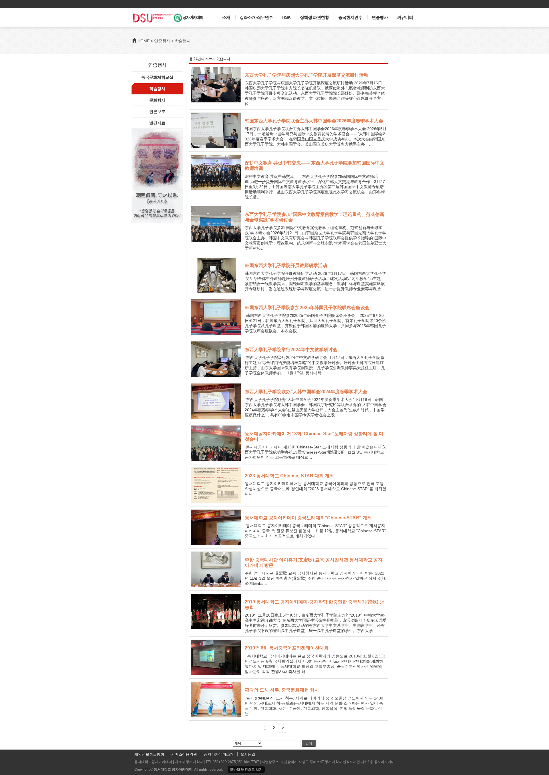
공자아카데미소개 (219, 754)
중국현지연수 (350, 17)
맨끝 (282, 728)
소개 (226, 17)
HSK (286, 17)
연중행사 (380, 17)
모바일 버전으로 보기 (246, 770)
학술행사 (157, 88)
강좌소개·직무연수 (256, 17)
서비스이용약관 (184, 754)
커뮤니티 (405, 17)
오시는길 (247, 754)
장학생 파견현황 (314, 17)
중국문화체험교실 (157, 77)
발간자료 (157, 123)
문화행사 (157, 100)
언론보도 (157, 111)
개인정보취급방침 (149, 754)
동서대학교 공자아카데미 (173, 770)
